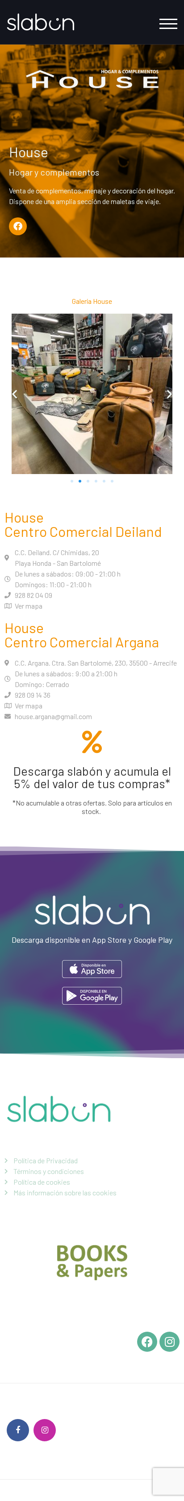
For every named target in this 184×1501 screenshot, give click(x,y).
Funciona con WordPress (42, 1490)
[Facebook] (18, 226)
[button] (14, 393)
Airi (100, 1490)
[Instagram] (44, 1430)
